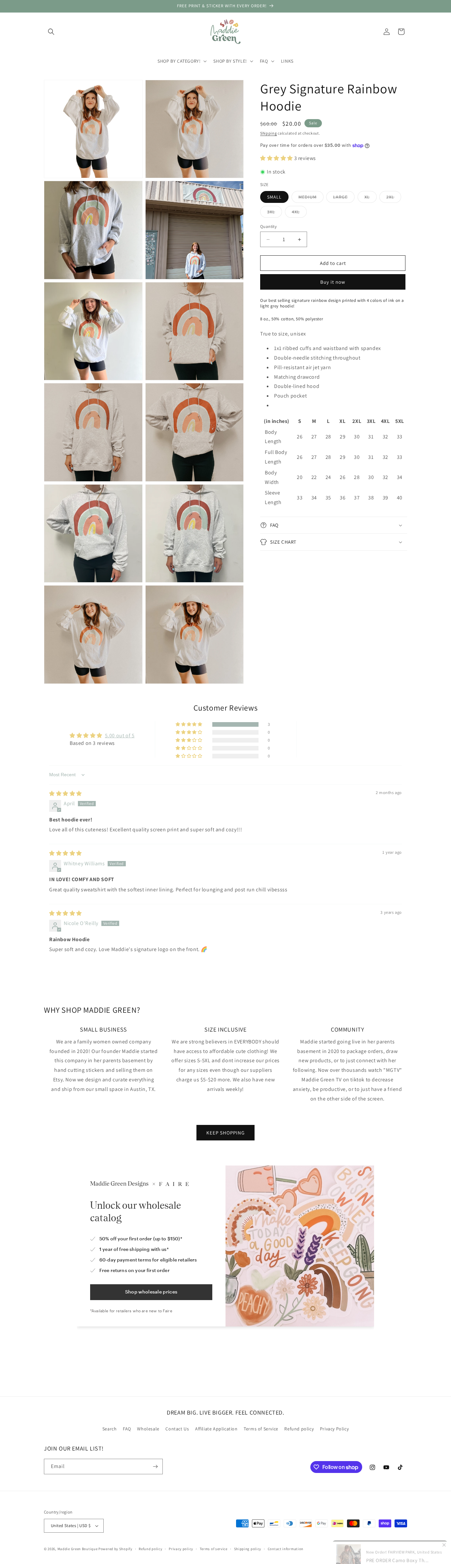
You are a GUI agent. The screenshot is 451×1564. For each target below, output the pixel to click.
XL (370, 198)
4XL (299, 213)
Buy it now (332, 282)
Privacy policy (181, 1549)
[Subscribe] (155, 1466)
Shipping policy (247, 1549)
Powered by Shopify (115, 1549)
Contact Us (177, 1429)
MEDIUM (311, 198)
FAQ (127, 1429)
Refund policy (299, 1429)
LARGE (344, 198)
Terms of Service (261, 1429)
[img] (65, 793)
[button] (51, 31)
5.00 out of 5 (120, 735)
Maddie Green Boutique (77, 1549)
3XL (274, 213)
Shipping (268, 133)
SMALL (274, 197)
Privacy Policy (334, 1429)
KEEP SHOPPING (225, 1133)
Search (109, 1429)
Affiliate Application (216, 1429)
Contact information (285, 1549)
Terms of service (213, 1549)
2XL (393, 198)
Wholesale (148, 1429)
